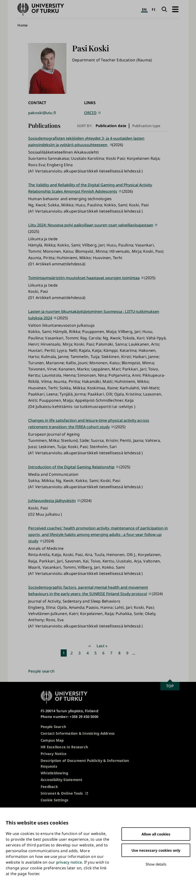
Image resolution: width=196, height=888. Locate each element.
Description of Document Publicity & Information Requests (85, 763)
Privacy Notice (53, 753)
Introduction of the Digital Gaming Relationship (71, 467)
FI (153, 9)
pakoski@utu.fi (42, 112)
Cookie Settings (54, 799)
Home (22, 25)
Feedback (49, 786)
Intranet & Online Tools (62, 793)
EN (144, 9)
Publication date (111, 125)
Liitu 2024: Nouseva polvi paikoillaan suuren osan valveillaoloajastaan (90, 225)
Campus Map (52, 740)
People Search (53, 726)
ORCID (90, 112)
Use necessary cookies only (155, 850)
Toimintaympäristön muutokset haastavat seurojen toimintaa (84, 277)
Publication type (146, 125)
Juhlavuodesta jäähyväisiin (52, 500)
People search (41, 671)
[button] (175, 9)
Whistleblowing (54, 772)
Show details (156, 864)
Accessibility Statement (61, 779)
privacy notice (69, 862)
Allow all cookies (156, 834)
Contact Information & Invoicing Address (77, 733)
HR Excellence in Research (64, 746)
